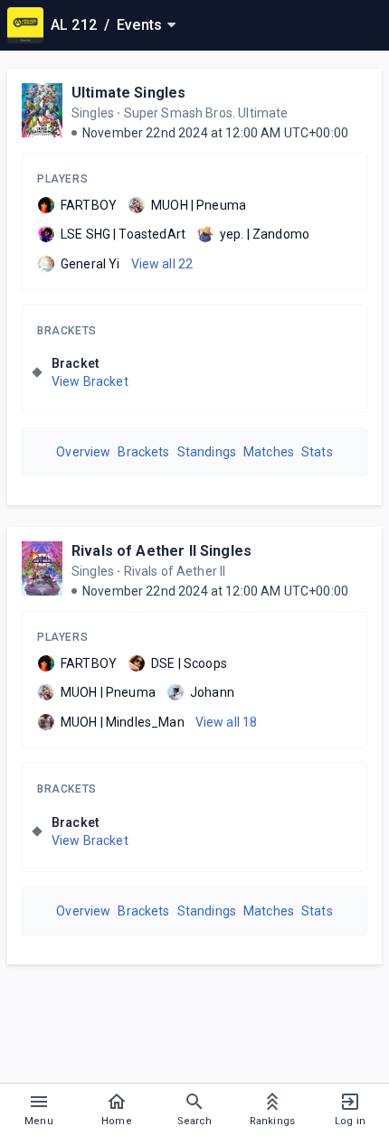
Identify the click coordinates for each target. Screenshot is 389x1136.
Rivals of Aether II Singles (161, 550)
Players (62, 179)
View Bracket (90, 381)
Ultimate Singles (128, 92)
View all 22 (162, 264)
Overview (83, 452)
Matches (268, 452)
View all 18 (226, 722)
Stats (317, 452)
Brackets (67, 330)
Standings (206, 452)
